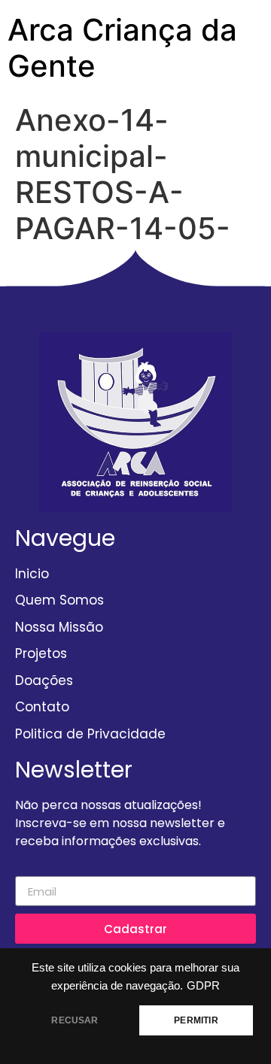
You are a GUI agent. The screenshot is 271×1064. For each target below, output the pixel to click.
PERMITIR (196, 1020)
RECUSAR (74, 1020)
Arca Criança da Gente (122, 47)
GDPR (203, 986)
